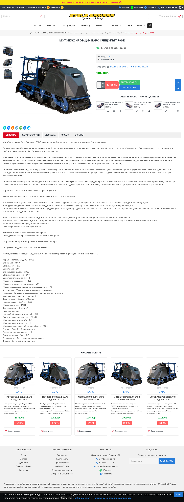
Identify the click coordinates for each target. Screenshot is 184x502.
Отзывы (79, 135)
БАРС (109, 57)
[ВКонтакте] (8, 128)
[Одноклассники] (12, 128)
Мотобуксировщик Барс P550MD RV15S (143, 103)
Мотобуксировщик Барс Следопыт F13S (19, 398)
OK (179, 495)
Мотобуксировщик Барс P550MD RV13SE (114, 103)
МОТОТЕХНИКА (41, 33)
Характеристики (31, 135)
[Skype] (28, 128)
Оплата (65, 135)
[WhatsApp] (20, 128)
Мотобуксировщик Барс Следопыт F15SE (127, 398)
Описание (11, 135)
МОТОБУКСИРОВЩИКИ (58, 33)
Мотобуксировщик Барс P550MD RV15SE (171, 103)
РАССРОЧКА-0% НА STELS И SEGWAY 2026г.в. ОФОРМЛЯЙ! (92, 2)
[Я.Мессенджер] (4, 128)
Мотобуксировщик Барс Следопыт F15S (91, 398)
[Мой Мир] (24, 128)
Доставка (50, 135)
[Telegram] (16, 128)
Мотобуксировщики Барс (79, 33)
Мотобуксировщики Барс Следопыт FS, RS (106, 33)
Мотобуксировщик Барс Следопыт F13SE (55, 398)
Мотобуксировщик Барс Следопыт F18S (163, 398)
